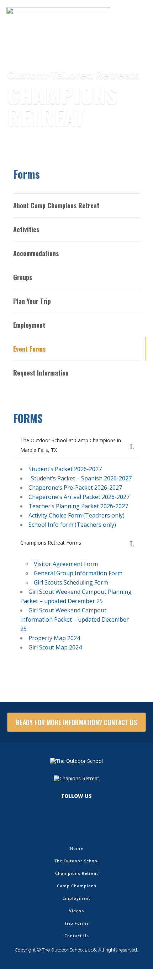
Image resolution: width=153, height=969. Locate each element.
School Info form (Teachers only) (72, 525)
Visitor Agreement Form (66, 564)
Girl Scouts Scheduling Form (71, 582)
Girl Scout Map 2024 (55, 647)
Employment (29, 325)
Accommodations (36, 253)
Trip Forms (76, 923)
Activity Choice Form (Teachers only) (76, 515)
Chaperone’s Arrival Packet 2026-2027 (79, 497)
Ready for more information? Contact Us (76, 722)
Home (76, 848)
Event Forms (29, 348)
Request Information (41, 372)
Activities (26, 229)
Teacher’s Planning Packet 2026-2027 (78, 506)
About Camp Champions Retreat (56, 205)
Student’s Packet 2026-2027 (65, 469)
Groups (22, 277)
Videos (76, 910)
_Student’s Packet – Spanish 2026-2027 (80, 478)
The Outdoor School (76, 860)
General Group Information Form (78, 573)
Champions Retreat (76, 873)
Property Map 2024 (54, 638)
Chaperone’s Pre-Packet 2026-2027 (75, 487)
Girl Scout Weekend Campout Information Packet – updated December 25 (74, 619)
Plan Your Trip (32, 301)
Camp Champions (76, 885)
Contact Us (76, 935)
